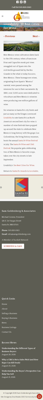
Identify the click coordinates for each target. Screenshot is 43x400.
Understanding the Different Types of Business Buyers (18, 349)
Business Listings (9, 327)
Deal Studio (16, 397)
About (4, 309)
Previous (10, 36)
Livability (8, 118)
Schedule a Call (13, 246)
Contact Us (6, 332)
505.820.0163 (13, 230)
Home (6, 31)
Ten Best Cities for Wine (23, 165)
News (4, 323)
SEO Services (27, 397)
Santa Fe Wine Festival (28, 141)
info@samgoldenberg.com (19, 234)
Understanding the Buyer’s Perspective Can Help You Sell (21, 372)
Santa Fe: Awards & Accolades (19, 31)
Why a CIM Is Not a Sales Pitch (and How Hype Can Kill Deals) (20, 361)
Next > (36, 36)
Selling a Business (9, 313)
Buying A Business (9, 318)
